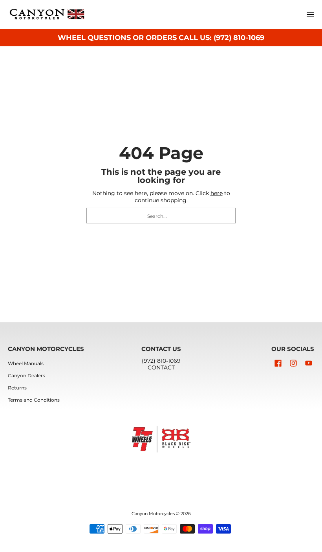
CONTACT (161, 367)
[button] (278, 363)
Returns (17, 388)
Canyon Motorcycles (153, 513)
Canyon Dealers (26, 375)
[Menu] (310, 14)
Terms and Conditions (34, 400)
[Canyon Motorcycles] (47, 14)
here (216, 193)
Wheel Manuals (26, 363)
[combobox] (161, 215)
